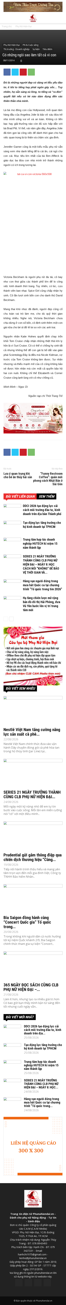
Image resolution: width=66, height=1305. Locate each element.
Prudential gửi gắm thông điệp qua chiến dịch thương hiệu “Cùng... (33, 857)
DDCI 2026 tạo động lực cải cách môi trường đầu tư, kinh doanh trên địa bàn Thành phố (42, 510)
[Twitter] (28, 1282)
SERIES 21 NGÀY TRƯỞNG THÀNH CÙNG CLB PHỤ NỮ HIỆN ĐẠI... (32, 794)
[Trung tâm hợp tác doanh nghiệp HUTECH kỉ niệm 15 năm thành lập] (12, 544)
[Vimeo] (37, 1282)
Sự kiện (36, 49)
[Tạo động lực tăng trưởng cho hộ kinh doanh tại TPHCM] (12, 527)
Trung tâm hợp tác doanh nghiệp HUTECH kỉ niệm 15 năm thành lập (40, 543)
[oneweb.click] (33, 418)
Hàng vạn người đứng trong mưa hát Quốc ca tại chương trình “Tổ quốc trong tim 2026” (42, 585)
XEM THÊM (46, 496)
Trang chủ (7, 26)
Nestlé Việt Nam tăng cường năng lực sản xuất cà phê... (32, 732)
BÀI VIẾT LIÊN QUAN (20, 496)
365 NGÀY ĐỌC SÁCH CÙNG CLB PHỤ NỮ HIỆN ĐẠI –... (31, 987)
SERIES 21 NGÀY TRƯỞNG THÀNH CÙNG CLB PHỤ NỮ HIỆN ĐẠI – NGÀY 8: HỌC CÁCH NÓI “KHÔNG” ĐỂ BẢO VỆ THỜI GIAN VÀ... (41, 564)
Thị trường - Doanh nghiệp (17, 49)
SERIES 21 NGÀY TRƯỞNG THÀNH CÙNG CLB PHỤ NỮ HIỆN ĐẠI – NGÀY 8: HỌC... (41, 1083)
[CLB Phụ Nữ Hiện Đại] (33, 656)
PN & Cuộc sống (30, 44)
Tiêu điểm (47, 49)
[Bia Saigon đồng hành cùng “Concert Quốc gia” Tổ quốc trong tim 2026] (33, 898)
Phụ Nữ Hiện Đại (23, 26)
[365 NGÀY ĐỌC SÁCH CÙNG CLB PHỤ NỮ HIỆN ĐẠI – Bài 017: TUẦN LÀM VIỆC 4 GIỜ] (33, 965)
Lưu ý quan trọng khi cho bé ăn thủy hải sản (18, 475)
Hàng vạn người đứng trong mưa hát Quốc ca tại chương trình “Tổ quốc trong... (42, 1102)
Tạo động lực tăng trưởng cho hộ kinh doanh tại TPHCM (43, 1046)
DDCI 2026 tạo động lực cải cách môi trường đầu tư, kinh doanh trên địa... (42, 1029)
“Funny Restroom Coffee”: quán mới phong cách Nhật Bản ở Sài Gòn (47, 479)
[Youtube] (47, 1282)
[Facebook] (18, 1282)
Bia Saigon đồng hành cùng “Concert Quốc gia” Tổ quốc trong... (27, 922)
